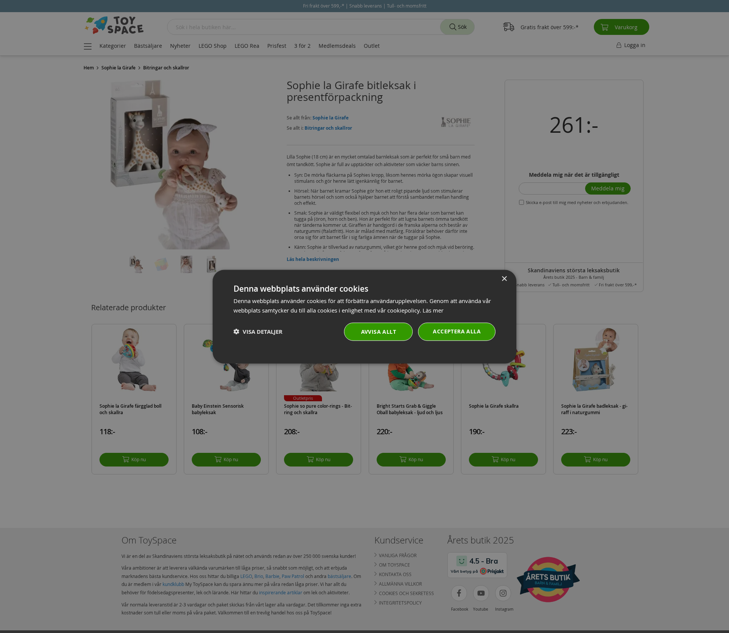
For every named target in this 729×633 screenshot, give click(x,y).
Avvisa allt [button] (378, 331)
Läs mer (433, 310)
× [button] (504, 278)
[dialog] (364, 316)
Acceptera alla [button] (457, 331)
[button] (258, 331)
